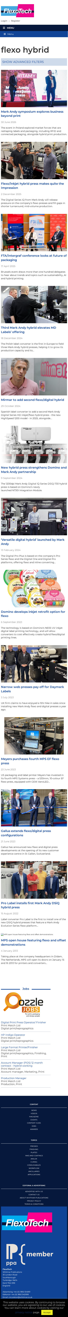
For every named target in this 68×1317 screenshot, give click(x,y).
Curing (34, 1162)
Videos (34, 1113)
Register (15, 21)
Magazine (34, 1117)
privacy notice (23, 1312)
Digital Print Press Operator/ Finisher (23, 1022)
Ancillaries (33, 1171)
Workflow (34, 1168)
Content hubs (34, 1123)
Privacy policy (34, 1201)
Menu (10, 27)
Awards (34, 1129)
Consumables (34, 1165)
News (34, 1110)
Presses (34, 1146)
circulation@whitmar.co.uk (20, 1297)
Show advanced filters (23, 62)
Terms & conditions (34, 1204)
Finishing (34, 1149)
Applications (34, 1174)
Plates (34, 1152)
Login (4, 21)
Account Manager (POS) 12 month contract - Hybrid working (22, 1064)
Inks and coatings (34, 1156)
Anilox (34, 1159)
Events (34, 1120)
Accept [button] (47, 1312)
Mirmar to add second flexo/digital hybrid (32, 400)
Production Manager (13, 1078)
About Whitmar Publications (34, 1198)
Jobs (25, 988)
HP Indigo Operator (13, 1034)
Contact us (34, 1195)
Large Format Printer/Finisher (19, 1047)
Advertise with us (34, 1191)
